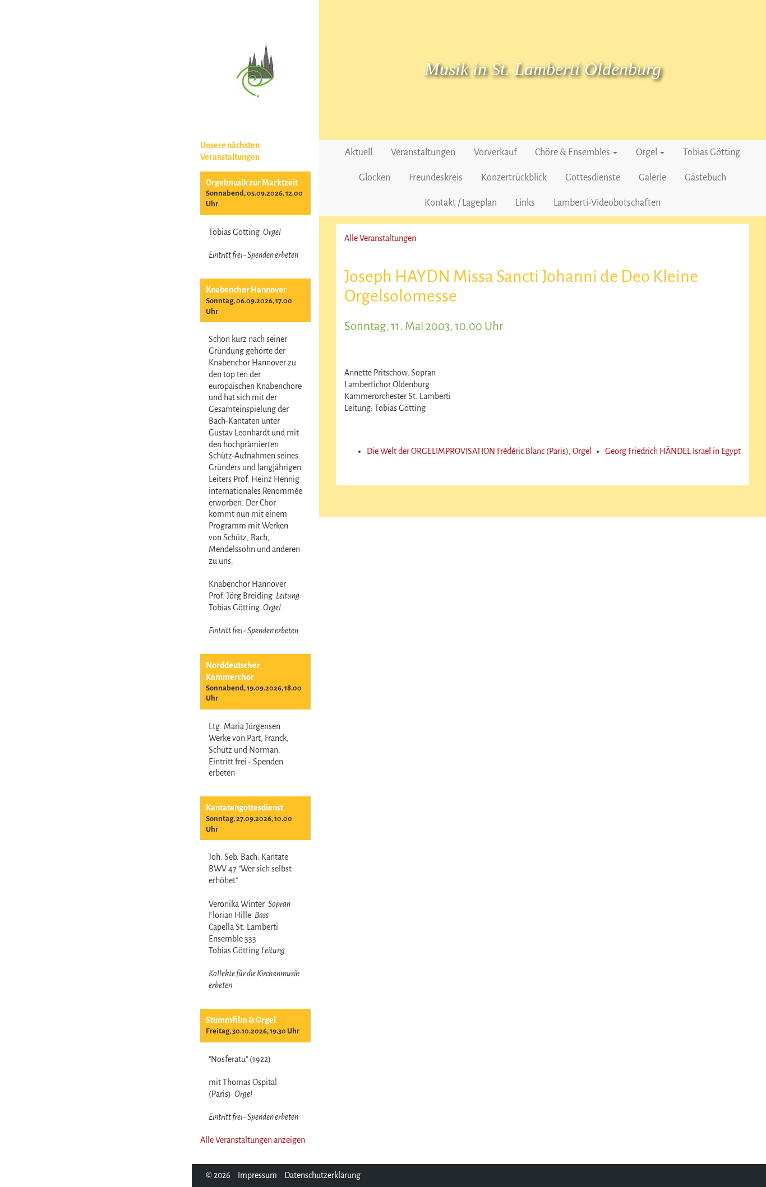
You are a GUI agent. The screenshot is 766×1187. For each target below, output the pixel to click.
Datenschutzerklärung (322, 1175)
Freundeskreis (436, 178)
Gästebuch (705, 178)
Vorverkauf (495, 152)
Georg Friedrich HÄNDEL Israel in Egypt (673, 451)
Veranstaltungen (423, 152)
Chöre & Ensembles (573, 152)
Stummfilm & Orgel (241, 1020)
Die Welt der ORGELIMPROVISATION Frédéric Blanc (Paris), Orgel (479, 451)
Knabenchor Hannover (246, 289)
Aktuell (358, 152)
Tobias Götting (711, 152)
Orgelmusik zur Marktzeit (252, 182)
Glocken (374, 178)
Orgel (647, 152)
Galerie (652, 178)
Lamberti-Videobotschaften (607, 203)
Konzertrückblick (514, 178)
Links (525, 203)
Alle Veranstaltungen (380, 238)
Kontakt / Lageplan (460, 203)
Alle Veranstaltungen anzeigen (252, 1139)
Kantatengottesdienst (244, 807)
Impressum (257, 1175)
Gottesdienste (592, 178)
